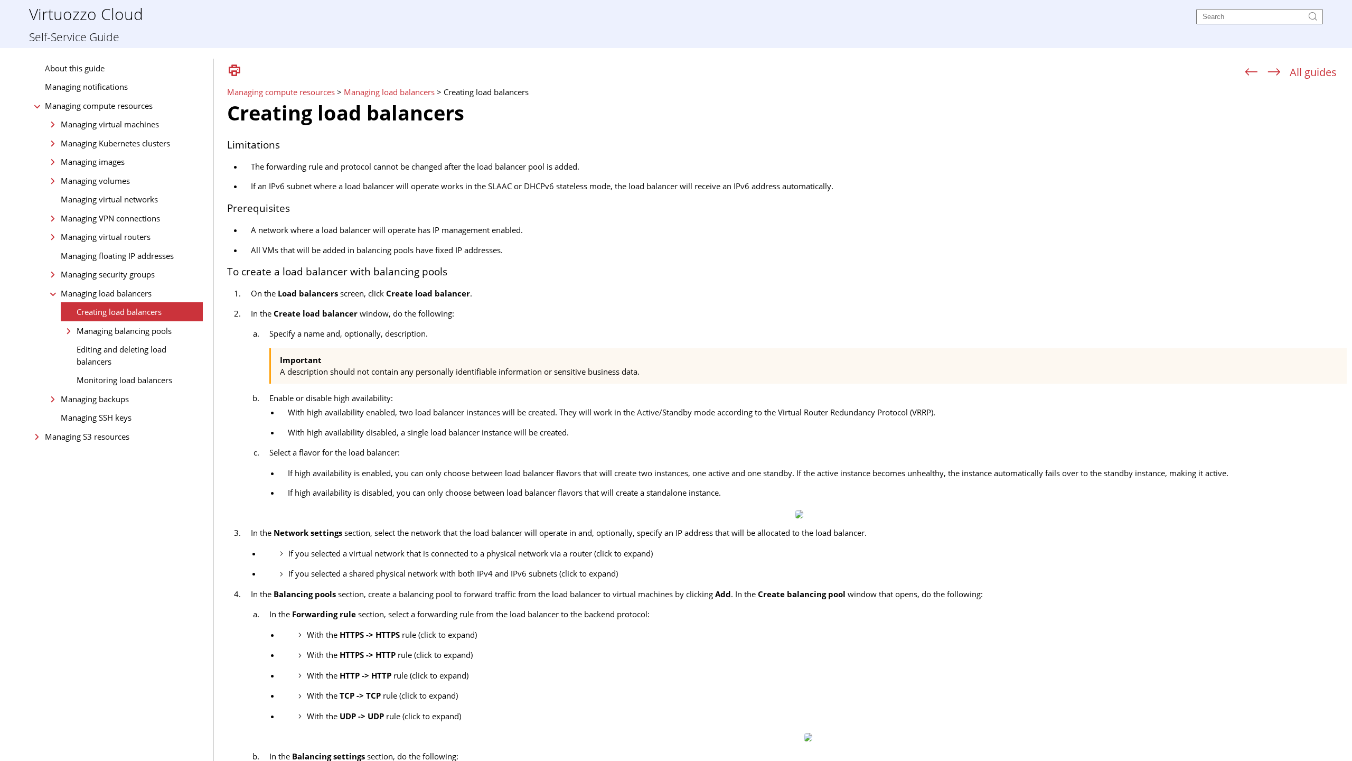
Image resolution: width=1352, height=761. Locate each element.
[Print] (234, 71)
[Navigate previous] (1251, 72)
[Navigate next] (1274, 72)
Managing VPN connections (110, 218)
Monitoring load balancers (124, 380)
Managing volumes (95, 180)
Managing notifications (86, 86)
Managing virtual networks (109, 199)
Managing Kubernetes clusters (115, 143)
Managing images (93, 161)
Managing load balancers (106, 293)
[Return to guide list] (1313, 72)
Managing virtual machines (110, 124)
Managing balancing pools (124, 331)
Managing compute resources (99, 105)
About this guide (75, 68)
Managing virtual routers (106, 236)
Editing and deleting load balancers (121, 355)
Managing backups (95, 399)
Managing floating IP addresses (117, 255)
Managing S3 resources (87, 436)
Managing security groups (108, 274)
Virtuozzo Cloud (86, 13)
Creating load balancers (119, 312)
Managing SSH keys (96, 417)
